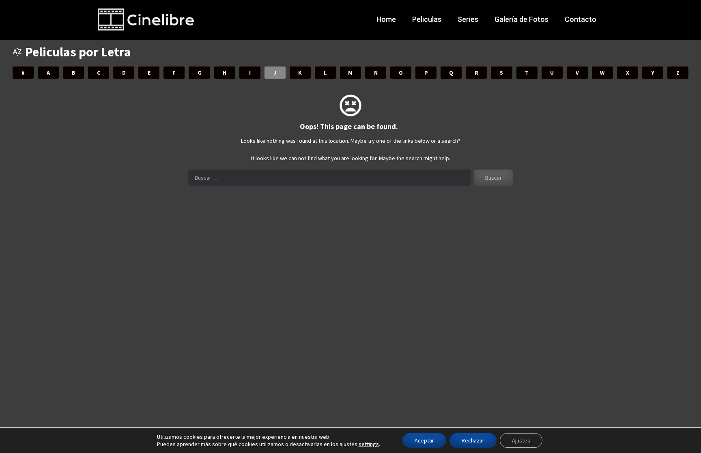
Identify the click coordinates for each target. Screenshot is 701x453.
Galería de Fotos (521, 19)
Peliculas (426, 19)
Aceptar (424, 440)
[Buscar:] (329, 178)
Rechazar (473, 440)
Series (468, 19)
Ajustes (521, 440)
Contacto (580, 19)
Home (386, 19)
